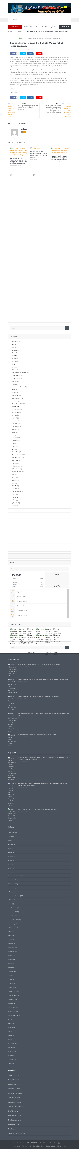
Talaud (14, 489)
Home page (16, 1146)
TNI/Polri (14, 494)
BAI (13, 347)
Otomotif (14, 449)
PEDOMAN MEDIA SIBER (36, 1146)
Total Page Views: (14, 1120)
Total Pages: (12, 1129)
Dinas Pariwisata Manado (19, 373)
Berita (13, 353)
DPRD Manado (16, 375)
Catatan (14, 370)
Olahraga (14, 440)
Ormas (14, 446)
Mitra (13, 435)
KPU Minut (15, 412)
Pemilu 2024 (15, 452)
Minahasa (37, 49)
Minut (13, 432)
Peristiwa (14, 463)
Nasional (14, 438)
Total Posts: (12, 1124)
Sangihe (14, 480)
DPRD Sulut (15, 378)
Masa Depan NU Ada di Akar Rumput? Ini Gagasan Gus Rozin (37, 809)
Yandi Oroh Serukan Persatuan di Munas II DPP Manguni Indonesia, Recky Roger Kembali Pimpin (19, 160)
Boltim (14, 367)
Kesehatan (15, 401)
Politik (14, 477)
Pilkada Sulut (15, 469)
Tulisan (14, 500)
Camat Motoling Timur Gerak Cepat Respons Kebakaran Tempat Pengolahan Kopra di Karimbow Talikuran (43, 758)
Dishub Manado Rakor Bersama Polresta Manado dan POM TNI (38, 696)
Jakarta (14, 392)
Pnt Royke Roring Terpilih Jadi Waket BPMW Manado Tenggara (28, 107)
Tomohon (15, 497)
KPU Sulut (15, 415)
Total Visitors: (12, 1115)
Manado (14, 423)
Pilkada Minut (16, 466)
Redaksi (18, 49)
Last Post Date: (13, 1133)
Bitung (14, 356)
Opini (13, 443)
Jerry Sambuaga (16, 395)
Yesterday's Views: (14, 1089)
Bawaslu (14, 350)
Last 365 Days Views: (15, 1106)
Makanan (14, 421)
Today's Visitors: (13, 1084)
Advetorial (15, 341)
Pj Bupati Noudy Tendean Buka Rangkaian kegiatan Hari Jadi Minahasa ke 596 (59, 157)
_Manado (14, 503)
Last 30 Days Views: (14, 1102)
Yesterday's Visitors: (14, 1093)
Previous (23, 103)
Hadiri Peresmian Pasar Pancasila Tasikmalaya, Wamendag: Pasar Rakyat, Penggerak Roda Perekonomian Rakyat (52, 108)
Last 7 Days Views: (14, 1097)
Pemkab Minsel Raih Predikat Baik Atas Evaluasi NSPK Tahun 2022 (39, 664)
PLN (13, 474)
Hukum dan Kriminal (18, 387)
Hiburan (14, 384)
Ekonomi (14, 381)
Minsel (14, 429)
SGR (13, 483)
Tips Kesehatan (16, 491)
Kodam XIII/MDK (17, 404)
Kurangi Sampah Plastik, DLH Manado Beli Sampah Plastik (37, 735)
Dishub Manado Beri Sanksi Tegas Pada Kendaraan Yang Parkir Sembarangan (43, 679)
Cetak (61, 49)
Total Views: (12, 1111)
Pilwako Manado (16, 472)
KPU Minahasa (16, 409)
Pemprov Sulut (16, 457)
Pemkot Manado (17, 455)
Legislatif (14, 418)
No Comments (44, 49)
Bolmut (14, 361)
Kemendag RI (16, 398)
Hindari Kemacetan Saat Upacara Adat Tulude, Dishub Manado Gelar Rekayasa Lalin (43, 714)
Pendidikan (15, 460)
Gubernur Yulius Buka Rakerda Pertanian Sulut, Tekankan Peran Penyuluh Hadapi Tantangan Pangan (42, 784)
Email (67, 49)
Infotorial (14, 389)
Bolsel (13, 364)
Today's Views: (13, 1080)
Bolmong (14, 358)
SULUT (14, 486)
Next (57, 103)
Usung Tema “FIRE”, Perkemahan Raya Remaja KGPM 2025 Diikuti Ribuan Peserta (38, 154)
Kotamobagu (15, 407)
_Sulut (14, 506)
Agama (14, 344)
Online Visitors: (13, 1075)
